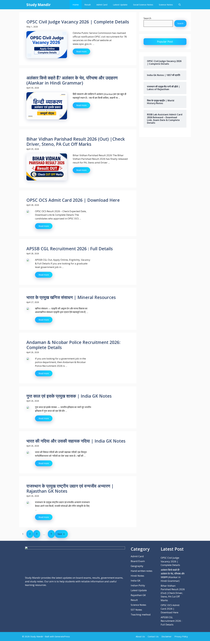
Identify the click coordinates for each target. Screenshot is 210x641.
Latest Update (120, 4)
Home (76, 4)
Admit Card (101, 4)
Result (87, 4)
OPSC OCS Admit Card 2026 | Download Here (73, 200)
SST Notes (136, 609)
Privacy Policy (181, 636)
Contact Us (153, 636)
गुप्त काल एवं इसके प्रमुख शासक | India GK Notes (69, 396)
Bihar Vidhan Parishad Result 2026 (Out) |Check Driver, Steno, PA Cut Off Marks (75, 141)
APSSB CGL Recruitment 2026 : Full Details (69, 249)
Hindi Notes (137, 575)
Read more (81, 51)
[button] (180, 4)
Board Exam (138, 561)
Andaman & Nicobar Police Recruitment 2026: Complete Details (73, 344)
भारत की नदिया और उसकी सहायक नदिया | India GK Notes (75, 441)
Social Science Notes (143, 4)
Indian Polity (138, 585)
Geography (137, 566)
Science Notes (166, 4)
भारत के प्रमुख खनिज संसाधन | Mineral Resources (71, 297)
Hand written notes (141, 570)
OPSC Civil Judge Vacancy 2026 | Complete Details (77, 22)
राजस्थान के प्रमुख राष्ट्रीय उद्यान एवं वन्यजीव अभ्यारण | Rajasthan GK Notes (70, 488)
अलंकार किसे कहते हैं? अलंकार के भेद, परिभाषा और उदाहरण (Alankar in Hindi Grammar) (72, 80)
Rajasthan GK (138, 595)
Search (147, 18)
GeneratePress (62, 636)
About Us (140, 636)
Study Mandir (38, 4)
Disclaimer (166, 636)
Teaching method (141, 614)
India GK (135, 580)
